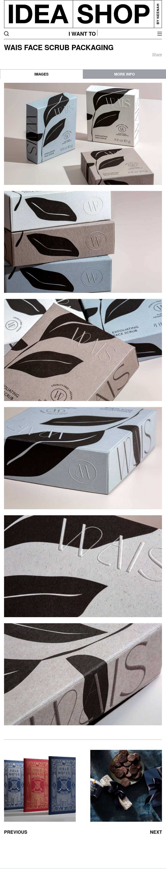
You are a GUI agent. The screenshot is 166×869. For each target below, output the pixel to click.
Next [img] (156, 831)
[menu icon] (159, 34)
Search (6, 33)
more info (124, 74)
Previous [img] (15, 831)
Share (157, 54)
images (41, 74)
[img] (40, 786)
